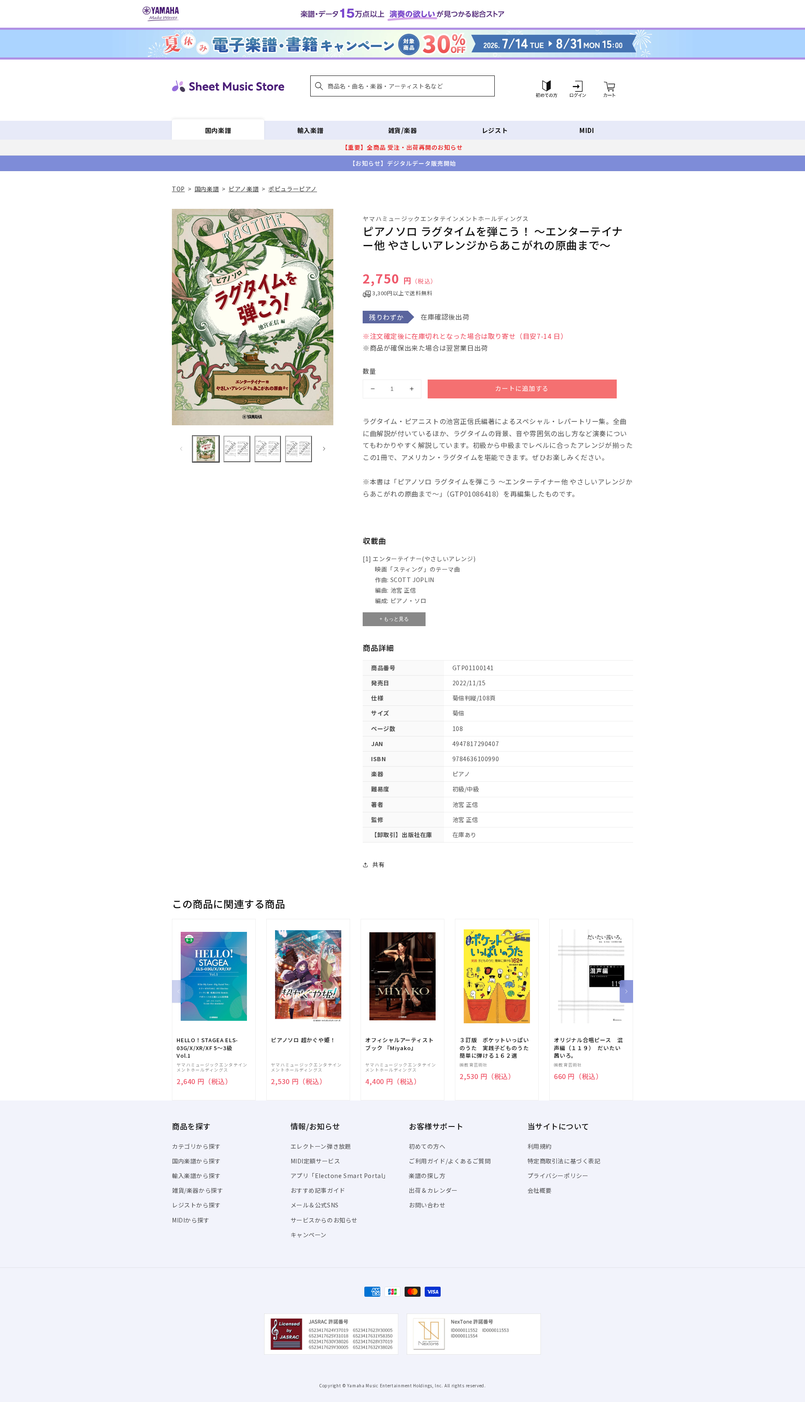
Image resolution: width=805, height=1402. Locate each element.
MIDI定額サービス (315, 1161)
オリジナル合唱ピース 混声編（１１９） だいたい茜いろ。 (588, 1047)
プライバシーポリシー (558, 1175)
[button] (402, 85)
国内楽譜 (218, 130)
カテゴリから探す (196, 1146)
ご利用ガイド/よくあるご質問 (450, 1161)
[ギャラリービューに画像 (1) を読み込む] (205, 449)
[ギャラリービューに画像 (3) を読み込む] (267, 449)
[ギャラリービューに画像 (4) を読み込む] (298, 449)
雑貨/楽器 (402, 130)
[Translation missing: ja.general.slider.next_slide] (324, 449)
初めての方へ (427, 1146)
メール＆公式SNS (315, 1205)
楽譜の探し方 (427, 1175)
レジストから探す (196, 1205)
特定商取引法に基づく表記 (564, 1161)
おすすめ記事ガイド (318, 1190)
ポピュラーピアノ (292, 189)
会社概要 (539, 1190)
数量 (369, 371)
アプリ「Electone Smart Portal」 (340, 1175)
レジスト (495, 130)
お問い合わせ (427, 1205)
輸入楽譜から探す (196, 1175)
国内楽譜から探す (196, 1161)
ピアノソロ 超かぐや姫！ (303, 1040)
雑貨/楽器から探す (197, 1190)
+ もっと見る (394, 619)
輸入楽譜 (310, 130)
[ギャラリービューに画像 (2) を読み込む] (236, 449)
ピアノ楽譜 (244, 189)
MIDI (586, 130)
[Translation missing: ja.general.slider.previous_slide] (181, 449)
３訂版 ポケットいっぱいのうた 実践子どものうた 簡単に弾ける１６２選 (497, 1047)
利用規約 (539, 1146)
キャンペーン (309, 1234)
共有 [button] (378, 864)
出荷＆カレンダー (433, 1190)
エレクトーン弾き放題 (321, 1146)
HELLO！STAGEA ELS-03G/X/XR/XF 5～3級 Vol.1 (207, 1047)
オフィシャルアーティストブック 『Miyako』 (399, 1043)
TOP (178, 189)
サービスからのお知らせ (324, 1220)
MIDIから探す (191, 1220)
